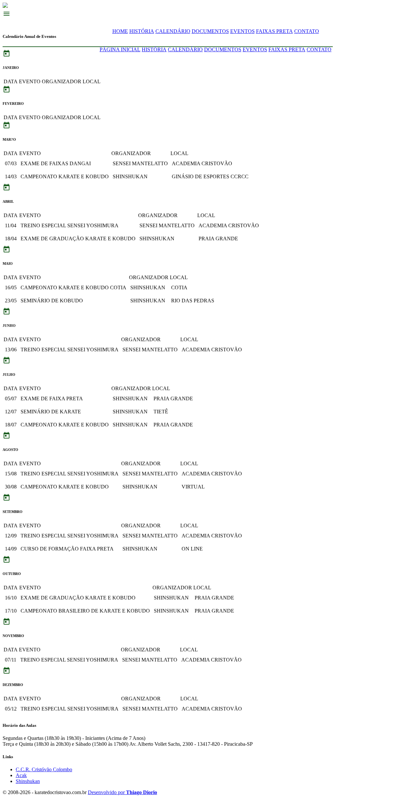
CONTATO (306, 31)
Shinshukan (28, 781)
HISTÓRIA (141, 31)
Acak (21, 775)
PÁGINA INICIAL (120, 49)
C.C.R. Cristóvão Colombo (44, 769)
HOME (120, 31)
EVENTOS (242, 31)
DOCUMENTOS (210, 31)
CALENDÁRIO (172, 31)
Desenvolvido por (122, 792)
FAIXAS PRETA (274, 31)
